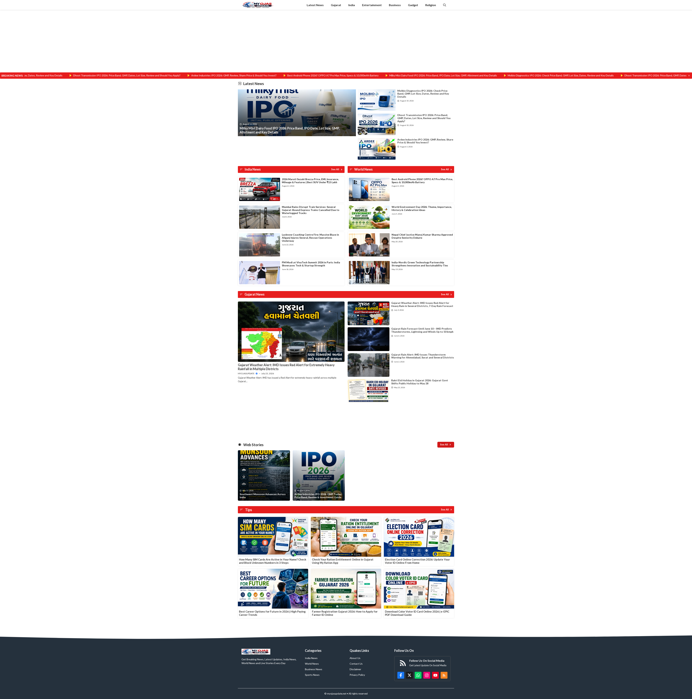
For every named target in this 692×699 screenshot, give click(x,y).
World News (312, 663)
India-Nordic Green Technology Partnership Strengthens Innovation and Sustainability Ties (420, 264)
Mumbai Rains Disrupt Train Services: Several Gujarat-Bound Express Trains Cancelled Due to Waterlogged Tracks (310, 210)
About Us (355, 658)
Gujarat (336, 5)
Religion (430, 5)
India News (311, 658)
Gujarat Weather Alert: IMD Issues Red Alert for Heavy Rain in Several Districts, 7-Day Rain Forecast (422, 304)
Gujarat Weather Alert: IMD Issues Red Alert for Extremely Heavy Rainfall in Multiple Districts (286, 367)
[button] (445, 5)
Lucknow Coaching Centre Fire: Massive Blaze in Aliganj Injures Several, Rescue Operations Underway (310, 237)
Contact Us (356, 663)
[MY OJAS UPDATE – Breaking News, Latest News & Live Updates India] (258, 5)
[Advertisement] (346, 46)
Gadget (413, 5)
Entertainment (372, 5)
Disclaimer (355, 669)
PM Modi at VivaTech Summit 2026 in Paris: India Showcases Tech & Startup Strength (311, 264)
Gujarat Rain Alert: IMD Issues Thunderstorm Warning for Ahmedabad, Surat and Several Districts (422, 356)
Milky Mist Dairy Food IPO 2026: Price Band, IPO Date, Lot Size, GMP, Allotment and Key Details (380, 75)
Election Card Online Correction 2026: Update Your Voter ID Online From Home (417, 561)
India (351, 5)
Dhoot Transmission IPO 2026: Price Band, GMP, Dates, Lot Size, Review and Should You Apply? (64, 75)
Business (395, 5)
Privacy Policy (357, 674)
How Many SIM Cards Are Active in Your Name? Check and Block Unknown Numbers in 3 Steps (272, 561)
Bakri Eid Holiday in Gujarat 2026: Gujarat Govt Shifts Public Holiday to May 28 (419, 382)
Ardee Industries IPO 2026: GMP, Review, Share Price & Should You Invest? (171, 75)
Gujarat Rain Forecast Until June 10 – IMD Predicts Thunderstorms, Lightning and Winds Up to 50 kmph (422, 330)
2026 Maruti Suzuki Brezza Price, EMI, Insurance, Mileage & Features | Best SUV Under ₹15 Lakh (310, 181)
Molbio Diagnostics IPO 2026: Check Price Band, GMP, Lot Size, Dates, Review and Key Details (498, 75)
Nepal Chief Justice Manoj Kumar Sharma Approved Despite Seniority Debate (422, 236)
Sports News (312, 674)
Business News (313, 669)
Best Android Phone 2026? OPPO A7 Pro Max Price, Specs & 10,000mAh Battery (270, 75)
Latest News (315, 5)
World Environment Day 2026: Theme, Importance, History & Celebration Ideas (422, 208)
